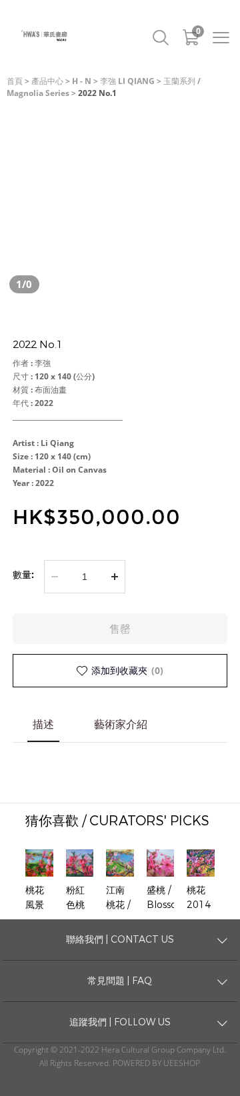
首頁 (15, 81)
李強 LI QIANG (127, 81)
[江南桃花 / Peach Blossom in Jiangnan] (120, 863)
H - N (81, 81)
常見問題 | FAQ (119, 981)
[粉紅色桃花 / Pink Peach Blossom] (80, 863)
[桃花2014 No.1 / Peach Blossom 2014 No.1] (201, 863)
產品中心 (47, 81)
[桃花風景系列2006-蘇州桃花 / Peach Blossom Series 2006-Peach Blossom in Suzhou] (39, 863)
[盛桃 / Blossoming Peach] (161, 863)
